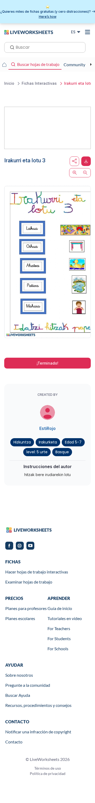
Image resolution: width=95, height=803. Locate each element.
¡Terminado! (47, 363)
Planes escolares (20, 618)
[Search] (10, 47)
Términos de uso (47, 768)
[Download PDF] (86, 161)
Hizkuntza (22, 442)
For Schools (58, 648)
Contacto (13, 741)
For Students (59, 638)
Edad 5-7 (73, 442)
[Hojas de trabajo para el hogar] (4, 64)
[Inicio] (28, 31)
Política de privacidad (47, 773)
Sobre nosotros (19, 675)
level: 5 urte (37, 452)
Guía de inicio (60, 608)
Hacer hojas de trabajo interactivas (36, 571)
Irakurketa (48, 442)
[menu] (87, 32)
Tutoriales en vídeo (65, 618)
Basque (62, 452)
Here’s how (47, 17)
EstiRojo (47, 428)
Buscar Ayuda (17, 695)
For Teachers (59, 628)
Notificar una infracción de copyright (38, 731)
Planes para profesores (26, 608)
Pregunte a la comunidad (27, 685)
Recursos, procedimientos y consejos (38, 705)
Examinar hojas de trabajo (28, 581)
